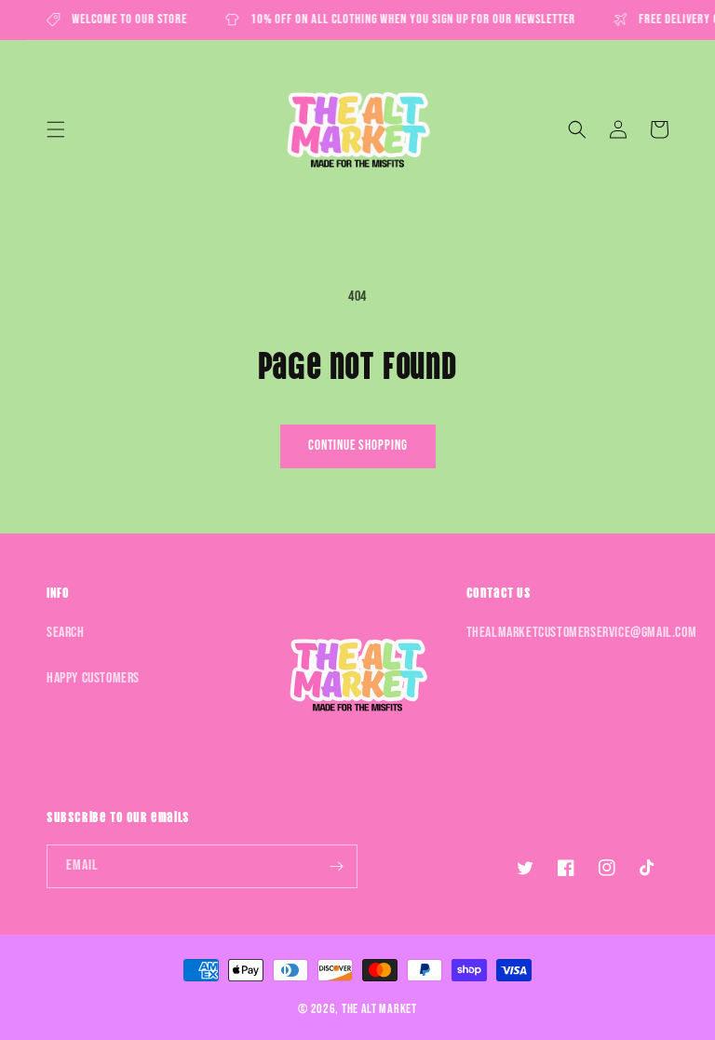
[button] (55, 129)
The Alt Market (379, 1009)
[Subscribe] (336, 866)
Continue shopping (358, 445)
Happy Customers (93, 678)
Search (66, 633)
